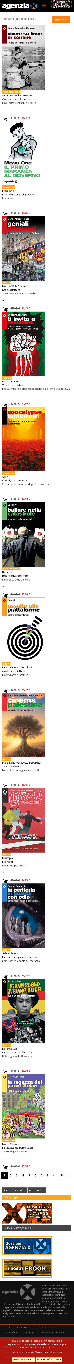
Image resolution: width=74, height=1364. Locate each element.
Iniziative (46, 1327)
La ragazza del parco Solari (17, 1147)
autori (18, 1190)
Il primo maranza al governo (18, 194)
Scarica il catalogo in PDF (18, 1228)
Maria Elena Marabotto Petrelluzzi (21, 762)
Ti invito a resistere (13, 385)
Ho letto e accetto (23, 1359)
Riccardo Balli (9, 1048)
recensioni (35, 1190)
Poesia (7, 377)
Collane (30, 1332)
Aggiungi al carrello (5, 119)
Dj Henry (7, 572)
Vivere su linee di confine (16, 99)
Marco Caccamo (11, 1144)
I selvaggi (7, 861)
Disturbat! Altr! (10, 381)
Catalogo (11, 1332)
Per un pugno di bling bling (17, 1052)
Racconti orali (11, 91)
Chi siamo (25, 1327)
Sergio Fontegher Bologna (17, 95)
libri (6, 1190)
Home (8, 1327)
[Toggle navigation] (44, 5)
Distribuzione (53, 1332)
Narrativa (8, 187)
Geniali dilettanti (11, 289)
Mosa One (8, 190)
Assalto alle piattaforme (15, 671)
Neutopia (7, 858)
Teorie (7, 282)
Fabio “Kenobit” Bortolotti (17, 667)
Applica (61, 19)
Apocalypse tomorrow (14, 480)
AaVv (5, 476)
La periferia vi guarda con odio (19, 957)
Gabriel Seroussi (11, 953)
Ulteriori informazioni (49, 1359)
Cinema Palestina (12, 766)
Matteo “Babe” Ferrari (14, 286)
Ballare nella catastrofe (15, 575)
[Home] (19, 6)
